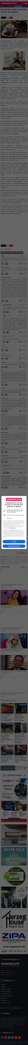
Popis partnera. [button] (12, 528)
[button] (14, 518)
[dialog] (14, 522)
